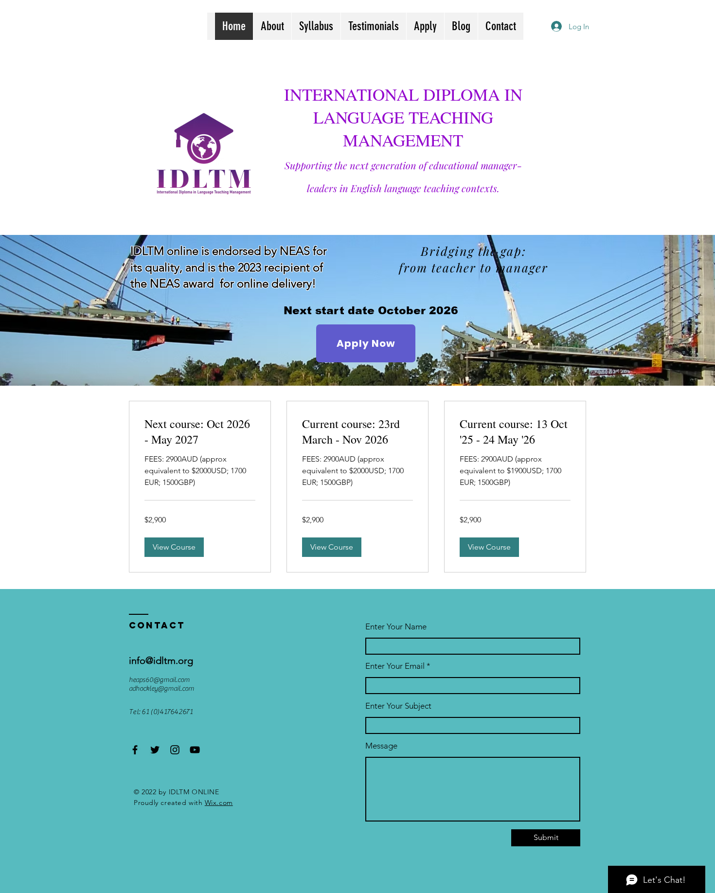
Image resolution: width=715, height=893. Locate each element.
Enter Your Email (395, 666)
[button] (174, 547)
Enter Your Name (396, 627)
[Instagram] (175, 750)
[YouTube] (195, 750)
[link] (199, 431)
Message (381, 746)
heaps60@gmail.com (159, 680)
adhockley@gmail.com (161, 689)
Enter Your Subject (398, 706)
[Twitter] (155, 750)
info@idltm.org (161, 660)
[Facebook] (135, 750)
